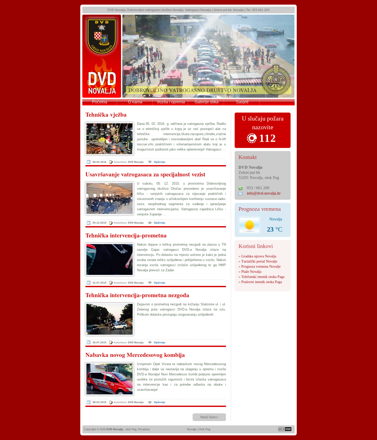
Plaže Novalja (251, 272)
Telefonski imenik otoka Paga (262, 277)
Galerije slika (207, 102)
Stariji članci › (209, 417)
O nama (135, 102)
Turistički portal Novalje (259, 261)
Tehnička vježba (106, 115)
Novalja (191, 429)
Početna (99, 102)
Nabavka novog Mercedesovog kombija (135, 355)
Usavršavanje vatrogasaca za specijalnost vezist (145, 174)
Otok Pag (204, 429)
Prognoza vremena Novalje (261, 266)
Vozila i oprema (171, 102)
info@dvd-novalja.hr (264, 193)
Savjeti (242, 102)
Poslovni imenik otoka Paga (261, 282)
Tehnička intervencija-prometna (126, 235)
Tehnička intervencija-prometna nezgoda (137, 295)
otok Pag (130, 429)
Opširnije (159, 162)
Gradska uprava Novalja (258, 256)
